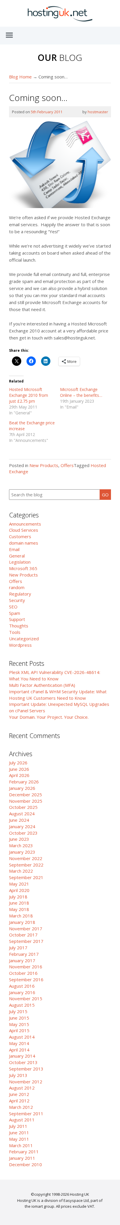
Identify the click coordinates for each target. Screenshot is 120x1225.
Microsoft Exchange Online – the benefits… (81, 392)
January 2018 (22, 922)
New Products (43, 465)
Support (17, 619)
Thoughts (18, 626)
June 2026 (19, 769)
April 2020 (19, 890)
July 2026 (18, 763)
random (16, 587)
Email (14, 549)
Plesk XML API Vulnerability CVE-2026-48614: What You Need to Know (54, 675)
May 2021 (19, 884)
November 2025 (25, 801)
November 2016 (25, 967)
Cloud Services (23, 530)
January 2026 (22, 788)
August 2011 (22, 1120)
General (17, 556)
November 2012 (25, 1082)
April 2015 (19, 1030)
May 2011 (19, 1139)
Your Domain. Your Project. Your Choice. (49, 717)
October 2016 (23, 973)
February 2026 (24, 782)
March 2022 (21, 871)
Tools (14, 632)
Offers (67, 465)
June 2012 (19, 1094)
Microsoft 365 (23, 568)
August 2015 (22, 1005)
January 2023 (22, 852)
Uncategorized (24, 638)
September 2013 (26, 1069)
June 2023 (19, 839)
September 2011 (26, 1113)
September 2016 (26, 979)
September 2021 (26, 877)
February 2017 (24, 954)
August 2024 (22, 813)
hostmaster (98, 111)
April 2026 (19, 775)
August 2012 (22, 1088)
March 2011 (21, 1145)
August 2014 (22, 1037)
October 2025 (23, 807)
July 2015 (18, 1011)
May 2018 (19, 909)
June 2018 (19, 903)
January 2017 (22, 960)
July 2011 (18, 1126)
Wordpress (20, 645)
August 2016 (22, 986)
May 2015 (19, 1024)
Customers (20, 536)
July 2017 (18, 948)
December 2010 (25, 1164)
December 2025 (25, 794)
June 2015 (19, 1018)
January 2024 (22, 826)
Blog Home (20, 77)
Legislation (20, 562)
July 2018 (18, 897)
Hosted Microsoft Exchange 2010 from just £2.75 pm (28, 395)
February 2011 (24, 1151)
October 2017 (23, 935)
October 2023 (23, 833)
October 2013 (23, 1062)
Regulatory (20, 594)
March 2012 (21, 1107)
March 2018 (21, 916)
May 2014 (19, 1043)
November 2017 (25, 928)
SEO (13, 607)
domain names (23, 543)
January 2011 (22, 1158)
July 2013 (18, 1075)
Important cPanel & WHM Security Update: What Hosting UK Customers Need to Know (58, 695)
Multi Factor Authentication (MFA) (42, 685)
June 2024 (19, 820)
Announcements (25, 524)
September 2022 (26, 865)
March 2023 (21, 845)
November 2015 (25, 998)
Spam (14, 613)
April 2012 (19, 1101)
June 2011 (19, 1132)
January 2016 (22, 992)
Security (17, 600)
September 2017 (26, 941)
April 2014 (19, 1050)
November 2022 (25, 858)
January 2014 (22, 1056)
